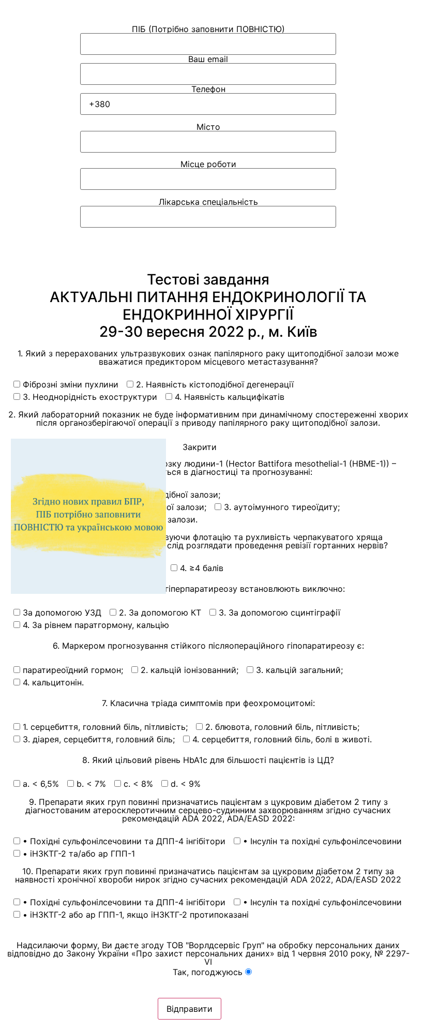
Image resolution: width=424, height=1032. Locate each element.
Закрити (200, 447)
